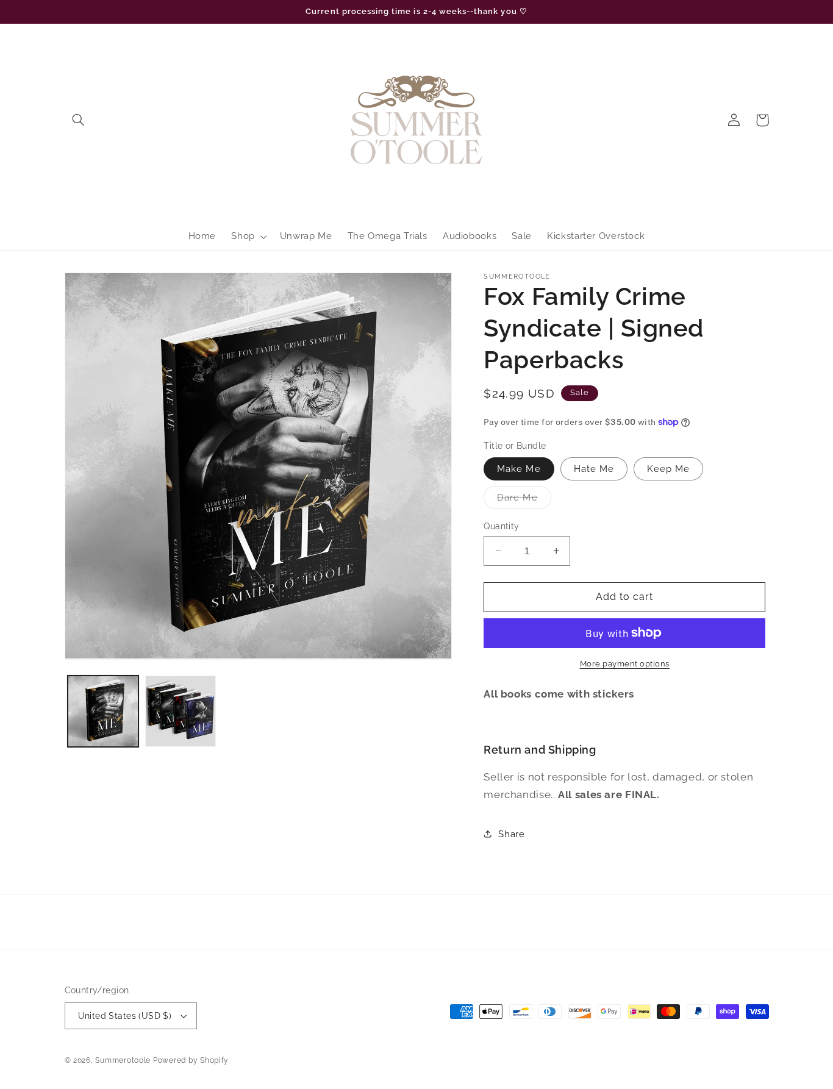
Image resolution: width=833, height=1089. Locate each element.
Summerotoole (123, 1060)
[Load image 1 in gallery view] (103, 711)
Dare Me (524, 500)
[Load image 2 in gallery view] (180, 711)
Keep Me (668, 468)
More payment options (625, 663)
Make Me (518, 468)
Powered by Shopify (191, 1060)
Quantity (501, 525)
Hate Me (594, 468)
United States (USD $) (125, 1016)
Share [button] (511, 834)
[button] (79, 120)
